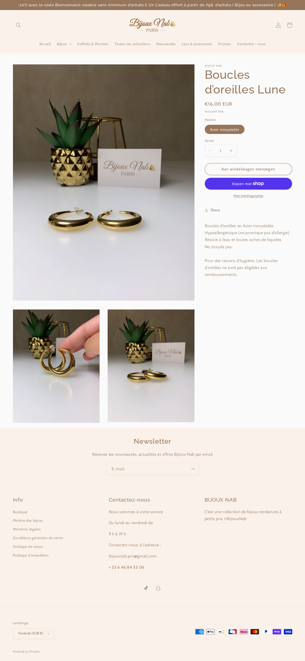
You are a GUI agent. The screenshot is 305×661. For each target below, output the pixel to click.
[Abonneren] (192, 469)
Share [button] (215, 210)
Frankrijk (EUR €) (31, 633)
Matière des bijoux (28, 520)
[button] (18, 25)
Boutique (20, 512)
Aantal (209, 141)
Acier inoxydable (224, 129)
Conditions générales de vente (38, 538)
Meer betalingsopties (248, 195)
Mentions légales (27, 529)
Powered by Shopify (26, 651)
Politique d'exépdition (31, 555)
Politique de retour (28, 546)
